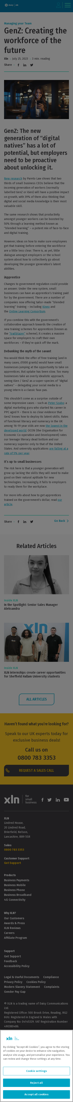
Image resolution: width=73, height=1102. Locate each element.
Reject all (36, 1082)
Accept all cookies (36, 1094)
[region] (36, 1066)
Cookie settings (36, 1070)
